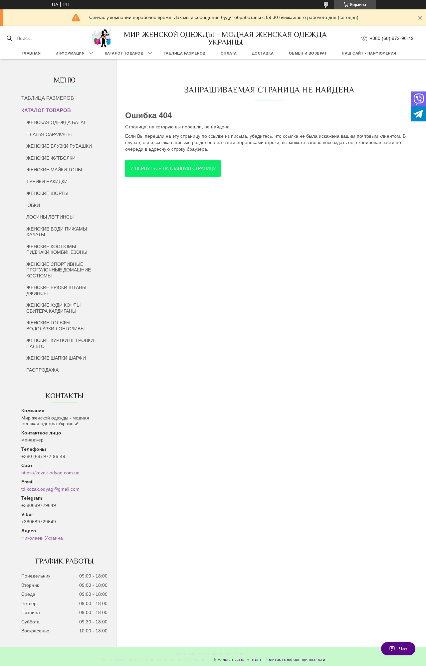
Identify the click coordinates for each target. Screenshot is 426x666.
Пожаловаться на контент (237, 659)
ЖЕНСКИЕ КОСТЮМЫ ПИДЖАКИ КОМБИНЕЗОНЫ (56, 249)
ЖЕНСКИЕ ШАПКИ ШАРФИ (56, 358)
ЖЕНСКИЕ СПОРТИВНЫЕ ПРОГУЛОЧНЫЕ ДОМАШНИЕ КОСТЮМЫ (58, 269)
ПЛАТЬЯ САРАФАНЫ (49, 134)
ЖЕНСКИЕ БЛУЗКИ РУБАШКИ (59, 146)
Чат (403, 648)
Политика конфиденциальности (295, 659)
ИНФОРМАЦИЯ (70, 53)
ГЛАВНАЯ (31, 53)
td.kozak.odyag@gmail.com (50, 489)
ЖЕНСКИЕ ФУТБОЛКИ (51, 158)
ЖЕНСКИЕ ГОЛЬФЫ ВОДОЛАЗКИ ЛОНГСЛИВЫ (55, 325)
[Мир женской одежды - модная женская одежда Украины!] (101, 38)
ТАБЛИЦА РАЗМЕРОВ (185, 53)
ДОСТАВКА (263, 53)
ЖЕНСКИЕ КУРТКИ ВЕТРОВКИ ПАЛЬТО (60, 343)
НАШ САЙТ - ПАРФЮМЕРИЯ (369, 53)
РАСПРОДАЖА (42, 370)
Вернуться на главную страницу (175, 168)
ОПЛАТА (229, 53)
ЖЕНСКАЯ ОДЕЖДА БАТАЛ (56, 122)
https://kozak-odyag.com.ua (50, 472)
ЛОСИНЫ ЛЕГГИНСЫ (50, 217)
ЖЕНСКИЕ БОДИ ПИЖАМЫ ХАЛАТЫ (56, 232)
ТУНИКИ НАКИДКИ (47, 181)
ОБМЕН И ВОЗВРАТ (308, 53)
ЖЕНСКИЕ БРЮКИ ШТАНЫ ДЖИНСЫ (56, 290)
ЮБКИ (33, 205)
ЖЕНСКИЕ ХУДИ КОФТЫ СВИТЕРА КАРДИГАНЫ (53, 308)
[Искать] (9, 38)
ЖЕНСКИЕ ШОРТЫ (47, 193)
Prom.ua (242, 653)
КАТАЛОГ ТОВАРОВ (124, 53)
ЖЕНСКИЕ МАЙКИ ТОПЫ (54, 169)
